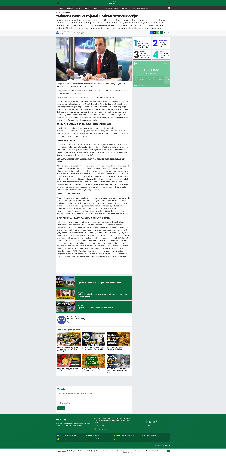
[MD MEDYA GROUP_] (61, 320)
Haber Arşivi (119, 439)
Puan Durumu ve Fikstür (151, 435)
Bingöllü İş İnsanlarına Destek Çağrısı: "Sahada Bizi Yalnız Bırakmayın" (67, 349)
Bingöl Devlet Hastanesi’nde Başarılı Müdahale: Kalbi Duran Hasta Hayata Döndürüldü (164, 55)
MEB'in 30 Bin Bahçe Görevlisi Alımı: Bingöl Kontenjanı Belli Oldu (143, 45)
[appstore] (151, 426)
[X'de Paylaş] (154, 32)
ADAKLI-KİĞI (125, 8)
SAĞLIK (161, 51)
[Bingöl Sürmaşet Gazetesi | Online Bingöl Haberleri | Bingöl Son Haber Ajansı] (114, 3)
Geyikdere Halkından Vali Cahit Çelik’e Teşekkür (145, 55)
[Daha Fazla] (161, 32)
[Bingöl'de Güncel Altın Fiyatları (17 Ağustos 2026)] (93, 361)
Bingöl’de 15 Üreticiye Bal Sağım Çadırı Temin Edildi (89, 451)
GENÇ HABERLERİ (163, 40)
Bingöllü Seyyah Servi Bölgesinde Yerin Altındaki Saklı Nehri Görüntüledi (163, 44)
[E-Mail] (68, 322)
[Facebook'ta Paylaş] (151, 32)
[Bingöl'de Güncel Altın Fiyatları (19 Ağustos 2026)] (69, 360)
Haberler (59, 12)
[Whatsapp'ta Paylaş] (157, 32)
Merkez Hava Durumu (94, 435)
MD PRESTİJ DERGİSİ (140, 8)
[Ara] (169, 3)
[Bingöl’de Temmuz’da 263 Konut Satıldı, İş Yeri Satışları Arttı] (118, 361)
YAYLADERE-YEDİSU (110, 8)
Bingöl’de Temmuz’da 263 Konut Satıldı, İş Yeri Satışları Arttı (117, 370)
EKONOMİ (68, 12)
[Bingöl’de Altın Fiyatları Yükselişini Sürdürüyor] (118, 339)
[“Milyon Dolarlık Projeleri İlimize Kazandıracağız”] (94, 59)
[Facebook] (146, 422)
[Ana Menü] (169, 8)
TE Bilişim (167, 445)
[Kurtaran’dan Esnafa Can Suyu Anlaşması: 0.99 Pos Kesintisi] (93, 339)
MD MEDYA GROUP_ (76, 319)
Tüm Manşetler (64, 439)
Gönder (61, 408)
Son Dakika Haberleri (93, 439)
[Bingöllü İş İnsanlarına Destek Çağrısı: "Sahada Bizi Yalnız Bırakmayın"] (69, 339)
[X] (149, 422)
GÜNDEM (60, 8)
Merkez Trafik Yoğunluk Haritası (125, 435)
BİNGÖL (70, 8)
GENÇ (78, 8)
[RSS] (156, 422)
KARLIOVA (87, 8)
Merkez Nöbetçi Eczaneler (68, 435)
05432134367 (101, 425)
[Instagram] (153, 422)
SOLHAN (97, 8)
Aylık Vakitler (139, 85)
